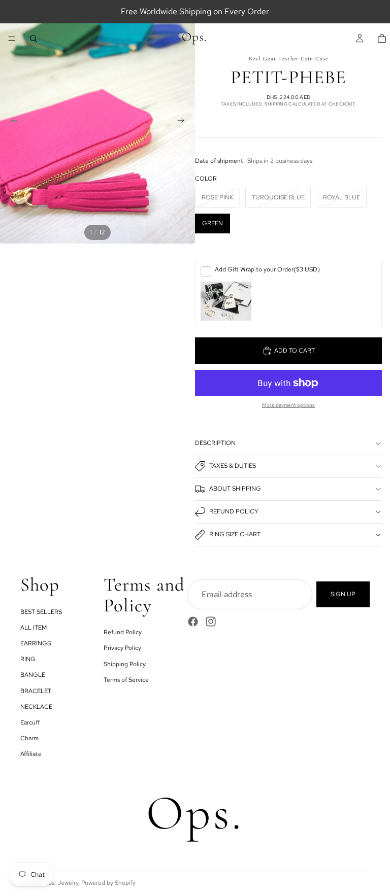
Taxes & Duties (232, 466)
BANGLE (32, 675)
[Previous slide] (11, 122)
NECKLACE (36, 706)
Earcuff (30, 722)
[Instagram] (211, 621)
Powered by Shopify (108, 883)
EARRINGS (35, 643)
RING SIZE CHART (235, 534)
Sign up (343, 594)
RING (28, 659)
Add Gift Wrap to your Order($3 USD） (269, 269)
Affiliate (31, 754)
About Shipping (235, 489)
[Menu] (11, 38)
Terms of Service (126, 679)
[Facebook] (193, 621)
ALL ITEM (33, 628)
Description (215, 443)
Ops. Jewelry (60, 883)
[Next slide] (184, 122)
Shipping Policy (125, 664)
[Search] (33, 38)
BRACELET (35, 690)
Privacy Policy (122, 648)
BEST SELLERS (41, 611)
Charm (29, 738)
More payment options (288, 405)
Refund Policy (233, 511)
